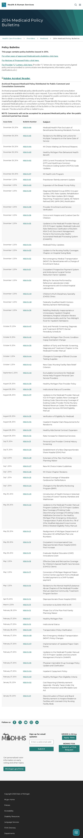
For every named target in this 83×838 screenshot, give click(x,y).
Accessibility (8, 811)
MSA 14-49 (27, 294)
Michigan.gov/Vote (14, 769)
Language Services (11, 822)
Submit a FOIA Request (69, 748)
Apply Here (69, 738)
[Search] (75, 4)
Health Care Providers (12, 39)
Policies (7, 805)
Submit (41, 749)
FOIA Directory (10, 828)
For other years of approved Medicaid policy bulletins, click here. (30, 56)
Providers (31, 39)
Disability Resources (11, 816)
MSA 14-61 (27, 180)
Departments (9, 833)
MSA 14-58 (27, 207)
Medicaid (44, 39)
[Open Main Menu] (80, 4)
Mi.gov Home (9, 800)
